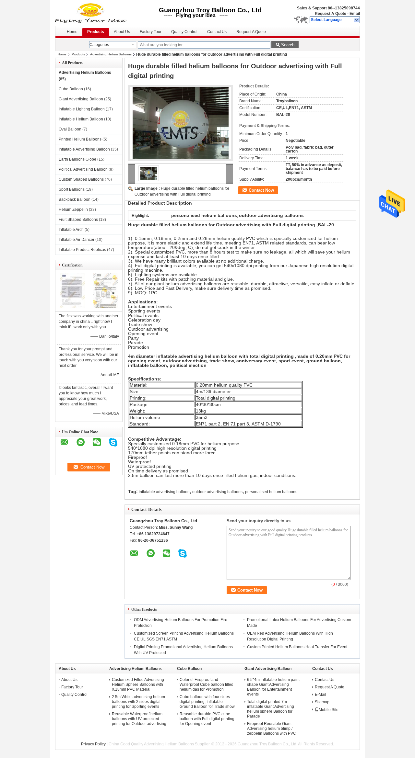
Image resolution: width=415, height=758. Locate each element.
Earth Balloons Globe (77, 159)
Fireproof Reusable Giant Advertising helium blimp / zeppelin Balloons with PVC (271, 728)
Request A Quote (330, 13)
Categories (99, 44)
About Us (122, 31)
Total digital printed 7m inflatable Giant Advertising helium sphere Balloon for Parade (270, 708)
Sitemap (322, 702)
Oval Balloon (70, 129)
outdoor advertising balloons (217, 492)
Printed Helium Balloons (80, 139)
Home (72, 31)
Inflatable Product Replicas (82, 249)
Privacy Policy (93, 744)
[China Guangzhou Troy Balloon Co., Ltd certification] (72, 307)
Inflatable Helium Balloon (81, 119)
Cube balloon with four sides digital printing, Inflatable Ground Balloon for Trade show (207, 702)
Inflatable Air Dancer (76, 239)
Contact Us (217, 31)
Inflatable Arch (71, 229)
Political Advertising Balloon (83, 169)
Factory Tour (150, 31)
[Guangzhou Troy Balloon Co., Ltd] (357, 20)
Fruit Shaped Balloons (78, 219)
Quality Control (184, 31)
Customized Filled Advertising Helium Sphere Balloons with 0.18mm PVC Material (138, 684)
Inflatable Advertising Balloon (84, 149)
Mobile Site (328, 709)
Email (355, 13)
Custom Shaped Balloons (81, 179)
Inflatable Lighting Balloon (82, 109)
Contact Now (261, 190)
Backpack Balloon (74, 199)
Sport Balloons (72, 189)
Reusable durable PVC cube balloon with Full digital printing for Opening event (207, 719)
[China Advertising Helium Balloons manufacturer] (91, 13)
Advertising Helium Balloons (111, 54)
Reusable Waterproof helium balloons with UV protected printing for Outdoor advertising (139, 719)
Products (95, 31)
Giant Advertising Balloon (81, 99)
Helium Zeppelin (73, 209)
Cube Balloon (71, 89)
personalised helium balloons (271, 492)
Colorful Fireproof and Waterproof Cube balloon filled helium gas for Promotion (206, 684)
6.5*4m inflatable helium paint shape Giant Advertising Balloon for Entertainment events (273, 686)
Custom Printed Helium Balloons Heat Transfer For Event (297, 647)
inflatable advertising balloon (164, 492)
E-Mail (320, 694)
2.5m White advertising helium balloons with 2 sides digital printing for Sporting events (138, 702)
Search (287, 44)
